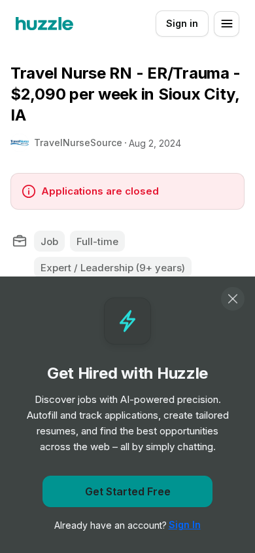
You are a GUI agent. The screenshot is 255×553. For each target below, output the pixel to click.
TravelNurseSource (78, 142)
